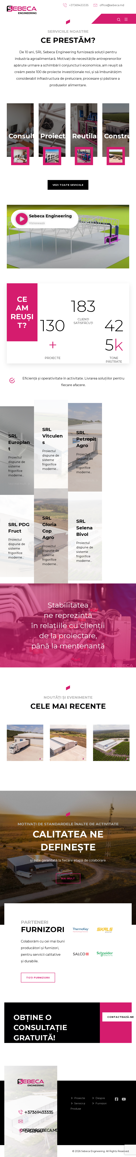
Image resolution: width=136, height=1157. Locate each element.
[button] (126, 19)
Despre (100, 1098)
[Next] (129, 761)
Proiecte (79, 1098)
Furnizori (101, 1103)
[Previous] (7, 761)
